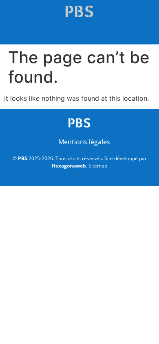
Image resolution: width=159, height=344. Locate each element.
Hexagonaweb (69, 165)
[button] (79, 33)
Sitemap (97, 165)
